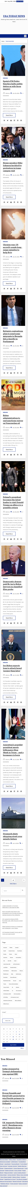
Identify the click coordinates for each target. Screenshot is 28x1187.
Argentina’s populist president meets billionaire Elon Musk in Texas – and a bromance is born (13, 750)
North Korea (18, 974)
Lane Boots (7, 1164)
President (5, 977)
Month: (10, 41)
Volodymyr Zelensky (7, 1000)
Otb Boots (25, 1181)
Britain (11, 947)
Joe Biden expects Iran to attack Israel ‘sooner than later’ (12, 668)
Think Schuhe (14, 1183)
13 (19, 1034)
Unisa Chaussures (19, 1168)
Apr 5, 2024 (15, 843)
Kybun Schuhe (23, 1183)
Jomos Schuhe (12, 1175)
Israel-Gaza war (6, 964)
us (12, 990)
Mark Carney (14, 970)
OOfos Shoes (12, 1159)
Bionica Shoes (4, 1159)
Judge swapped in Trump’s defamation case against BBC (12, 1072)
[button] (1, 36)
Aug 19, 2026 (15, 1078)
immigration (18, 957)
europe (4, 954)
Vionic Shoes (17, 1170)
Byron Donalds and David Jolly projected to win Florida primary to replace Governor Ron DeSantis (12, 913)
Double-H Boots (21, 1159)
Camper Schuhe (12, 1166)
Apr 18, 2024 (15, 345)
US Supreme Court (15, 997)
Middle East (5, 974)
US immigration (17, 993)
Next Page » (13, 883)
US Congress (19, 990)
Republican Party (6, 980)
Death (4, 950)
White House (6, 1003)
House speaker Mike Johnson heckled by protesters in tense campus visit (12, 167)
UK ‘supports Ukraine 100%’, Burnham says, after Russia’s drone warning (12, 920)
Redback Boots (5, 1183)
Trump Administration (13, 983)
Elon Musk (19, 950)
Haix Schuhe (3, 1186)
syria (20, 980)
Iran (4, 960)
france (10, 954)
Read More (9, 115)
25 (13, 1039)
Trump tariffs (6, 987)
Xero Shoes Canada (6, 1177)
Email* (4, 1012)
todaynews (5, 77)
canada (16, 947)
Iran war (9, 960)
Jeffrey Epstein (16, 964)
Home (3, 41)
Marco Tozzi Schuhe (22, 1175)
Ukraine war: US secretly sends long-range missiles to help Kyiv (12, 248)
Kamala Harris (13, 967)
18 (13, 1036)
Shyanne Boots (8, 1168)
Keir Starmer (6, 970)
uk (12, 987)
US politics (5, 997)
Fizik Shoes (23, 1164)
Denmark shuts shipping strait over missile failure (12, 836)
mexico (21, 970)
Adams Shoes (16, 1177)
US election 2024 (7, 993)
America (5, 947)
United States (6, 990)
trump (4, 983)
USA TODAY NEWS (14, 16)
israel (15, 960)
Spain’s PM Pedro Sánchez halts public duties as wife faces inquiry (13, 85)
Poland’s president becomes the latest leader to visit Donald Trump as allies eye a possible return (13, 502)
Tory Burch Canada (21, 1179)
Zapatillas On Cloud (9, 1179)
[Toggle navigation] (25, 36)
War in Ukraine (18, 1000)
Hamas (11, 957)
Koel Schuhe (3, 1166)
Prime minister (13, 977)
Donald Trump (12, 950)
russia (14, 980)
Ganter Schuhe (9, 1170)
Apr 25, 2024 (16, 93)
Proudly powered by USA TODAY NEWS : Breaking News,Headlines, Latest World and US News (14, 1154)
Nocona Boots (15, 1164)
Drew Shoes (3, 1175)
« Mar (4, 1048)
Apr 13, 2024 (15, 593)
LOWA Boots (14, 1161)
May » (22, 1048)
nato (12, 974)
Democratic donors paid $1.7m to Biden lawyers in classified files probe (12, 585)
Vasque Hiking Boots (6, 1181)
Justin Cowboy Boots (20, 1172)
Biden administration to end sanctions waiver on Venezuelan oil (13, 419)
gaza (16, 954)
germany (5, 957)
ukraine (17, 987)
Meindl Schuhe (17, 1181)
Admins (8, 93)
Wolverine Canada (5, 1161)
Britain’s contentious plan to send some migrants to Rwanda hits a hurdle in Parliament (13, 336)
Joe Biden (5, 967)
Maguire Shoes (8, 1172)
